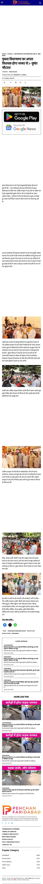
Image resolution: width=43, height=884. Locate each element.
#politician (6, 633)
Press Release (13, 72)
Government (8, 645)
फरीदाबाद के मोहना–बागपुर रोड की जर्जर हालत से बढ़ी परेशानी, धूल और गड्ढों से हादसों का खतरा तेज (21, 671)
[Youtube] (12, 823)
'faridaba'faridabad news (17, 631)
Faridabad (15, 633)
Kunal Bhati (9, 78)
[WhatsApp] (25, 83)
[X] (15, 83)
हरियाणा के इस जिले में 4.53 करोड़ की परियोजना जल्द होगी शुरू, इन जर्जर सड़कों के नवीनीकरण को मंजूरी (21, 647)
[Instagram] (5, 823)
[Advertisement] (21, 28)
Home (4, 54)
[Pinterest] (20, 83)
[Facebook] (11, 83)
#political (31, 631)
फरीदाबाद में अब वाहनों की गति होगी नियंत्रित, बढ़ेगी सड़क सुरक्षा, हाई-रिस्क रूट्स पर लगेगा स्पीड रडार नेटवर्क (21, 682)
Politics (10, 54)
